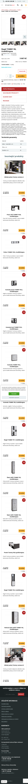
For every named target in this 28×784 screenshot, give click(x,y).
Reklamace (4, 721)
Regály (19, 9)
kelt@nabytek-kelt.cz (6, 760)
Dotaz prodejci (16, 83)
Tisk (24, 83)
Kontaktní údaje (5, 703)
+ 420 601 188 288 (9, 1)
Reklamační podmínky (6, 716)
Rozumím (14, 393)
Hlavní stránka (4, 9)
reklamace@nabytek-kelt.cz (7, 773)
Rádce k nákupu (5, 711)
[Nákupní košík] (26, 5)
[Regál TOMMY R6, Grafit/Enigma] (14, 26)
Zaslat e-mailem (7, 83)
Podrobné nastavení (14, 397)
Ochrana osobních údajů (7, 709)
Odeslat (21, 694)
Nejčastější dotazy (6, 67)
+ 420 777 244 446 (6, 771)
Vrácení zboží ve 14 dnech (7, 714)
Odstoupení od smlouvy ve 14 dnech (9, 719)
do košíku (21, 192)
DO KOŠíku (21, 76)
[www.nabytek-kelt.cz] (10, 5)
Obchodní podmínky (6, 706)
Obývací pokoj (12, 9)
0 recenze (14, 55)
